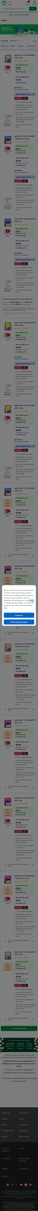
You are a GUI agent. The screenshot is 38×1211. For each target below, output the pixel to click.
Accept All (19, 615)
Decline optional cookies (19, 622)
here (32, 600)
